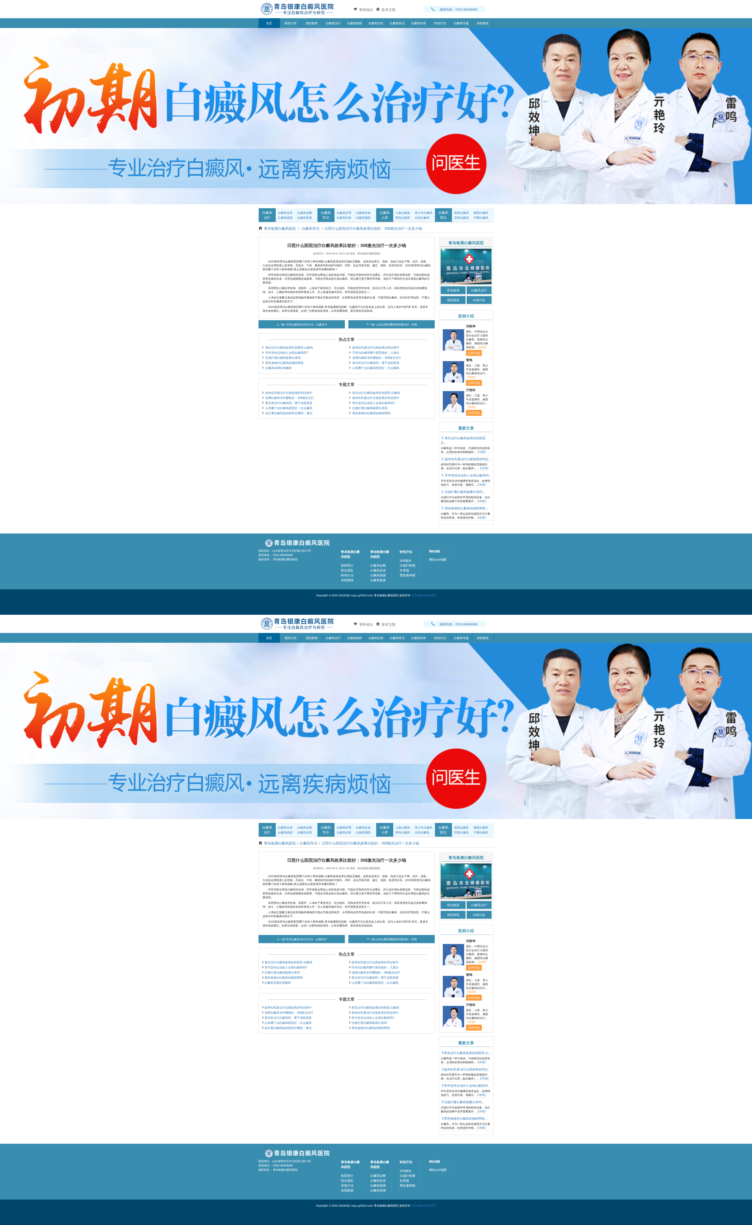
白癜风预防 (363, 217)
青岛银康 (453, 290)
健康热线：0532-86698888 (458, 9)
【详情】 (482, 347)
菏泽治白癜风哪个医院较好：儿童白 (375, 352)
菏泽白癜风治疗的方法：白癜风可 (306, 324)
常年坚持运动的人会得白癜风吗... (467, 475)
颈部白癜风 (481, 213)
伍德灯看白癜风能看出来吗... (464, 491)
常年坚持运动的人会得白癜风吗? (286, 352)
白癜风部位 (443, 215)
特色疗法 (440, 23)
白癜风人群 (385, 215)
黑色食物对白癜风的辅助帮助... (466, 508)
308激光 (405, 560)
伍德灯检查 (407, 565)
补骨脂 (404, 570)
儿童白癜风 (402, 213)
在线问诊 (479, 300)
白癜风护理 (344, 213)
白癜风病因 (354, 23)
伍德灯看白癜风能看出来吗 (283, 357)
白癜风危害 (304, 217)
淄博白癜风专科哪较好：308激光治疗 (376, 357)
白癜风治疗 (333, 23)
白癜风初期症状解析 (278, 368)
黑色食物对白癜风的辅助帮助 (284, 363)
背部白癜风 (461, 217)
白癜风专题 (461, 23)
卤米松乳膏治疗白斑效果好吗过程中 (375, 347)
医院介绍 (290, 23)
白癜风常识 (397, 23)
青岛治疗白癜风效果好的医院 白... (463, 440)
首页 (269, 23)
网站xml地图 (437, 559)
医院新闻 (312, 23)
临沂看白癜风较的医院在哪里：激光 (288, 413)
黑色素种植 (407, 575)
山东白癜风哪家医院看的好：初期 (396, 324)
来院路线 (483, 23)
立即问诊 (474, 353)
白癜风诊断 (304, 213)
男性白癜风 (402, 217)
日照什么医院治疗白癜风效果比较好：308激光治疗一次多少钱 (373, 228)
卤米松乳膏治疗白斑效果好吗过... (467, 459)
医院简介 (347, 565)
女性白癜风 (422, 217)
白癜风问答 (418, 23)
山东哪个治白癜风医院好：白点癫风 (375, 368)
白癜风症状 (376, 23)
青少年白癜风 (423, 213)
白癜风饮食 (363, 213)
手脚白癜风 (481, 217)
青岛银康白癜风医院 (280, 228)
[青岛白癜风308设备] (376, 116)
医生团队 (347, 570)
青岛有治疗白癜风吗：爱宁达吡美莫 (375, 363)
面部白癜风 (461, 213)
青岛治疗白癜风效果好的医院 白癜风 (289, 347)
